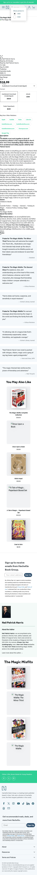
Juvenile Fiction (5, 206)
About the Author (6, 214)
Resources (6, 852)
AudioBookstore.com (8, 128)
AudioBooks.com (7, 124)
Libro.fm (28, 119)
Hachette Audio (5, 71)
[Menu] (3, 7)
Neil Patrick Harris (8, 59)
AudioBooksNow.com (23, 124)
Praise (2, 233)
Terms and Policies (9, 857)
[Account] (29, 7)
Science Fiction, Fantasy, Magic (17, 208)
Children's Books (6, 201)
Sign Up (28, 575)
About (4, 847)
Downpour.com (23, 128)
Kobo (20, 119)
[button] (18, 56)
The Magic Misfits (6, 212)
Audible (11, 119)
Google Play (5, 133)
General (22, 206)
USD (19, 13)
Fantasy (15, 206)
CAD (19, 17)
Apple (3, 119)
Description (4, 136)
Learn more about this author (11, 653)
